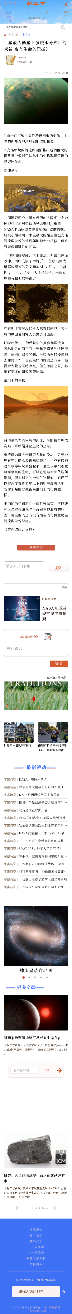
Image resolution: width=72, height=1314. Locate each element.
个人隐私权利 (52, 1307)
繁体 (66, 12)
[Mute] (46, 12)
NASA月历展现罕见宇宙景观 (54, 613)
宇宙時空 (25, 35)
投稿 (9, 12)
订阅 (9, 20)
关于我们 (35, 1235)
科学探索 (13, 35)
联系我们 (35, 1241)
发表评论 (36, 547)
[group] (40, 15)
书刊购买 (35, 1264)
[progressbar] (51, 12)
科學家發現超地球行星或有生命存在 (32, 1037)
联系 (9, 16)
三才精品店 (36, 1252)
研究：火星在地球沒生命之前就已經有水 (34, 1178)
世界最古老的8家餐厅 (17, 745)
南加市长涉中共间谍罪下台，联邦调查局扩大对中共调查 (52, 747)
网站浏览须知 (38, 1310)
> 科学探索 (49, 599)
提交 (58, 568)
